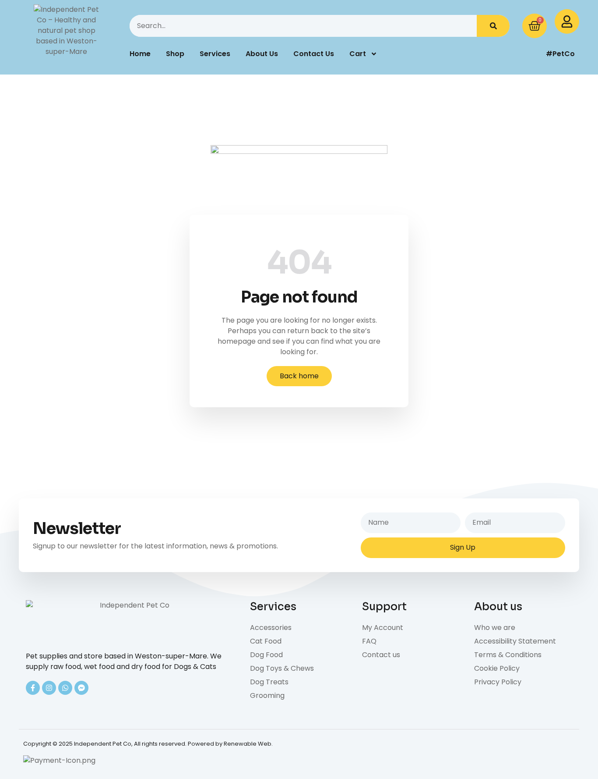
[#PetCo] (520, 54)
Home (140, 54)
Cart (357, 54)
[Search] (493, 26)
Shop (175, 54)
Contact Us (313, 54)
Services (215, 54)
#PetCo (560, 54)
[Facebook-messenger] (81, 688)
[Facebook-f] (33, 688)
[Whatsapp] (65, 688)
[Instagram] (49, 688)
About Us (262, 54)
